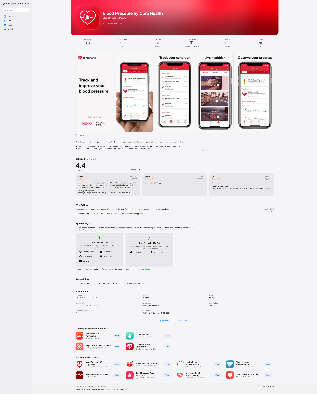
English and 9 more (149, 305)
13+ (210, 305)
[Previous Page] (73, 91)
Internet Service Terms (83, 389)
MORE (135, 187)
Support (123, 389)
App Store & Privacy (98, 389)
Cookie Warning (113, 389)
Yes (77, 313)
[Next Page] (276, 91)
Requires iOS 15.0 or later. (86, 305)
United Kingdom (268, 386)
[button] (16, 16)
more (204, 151)
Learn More (145, 269)
